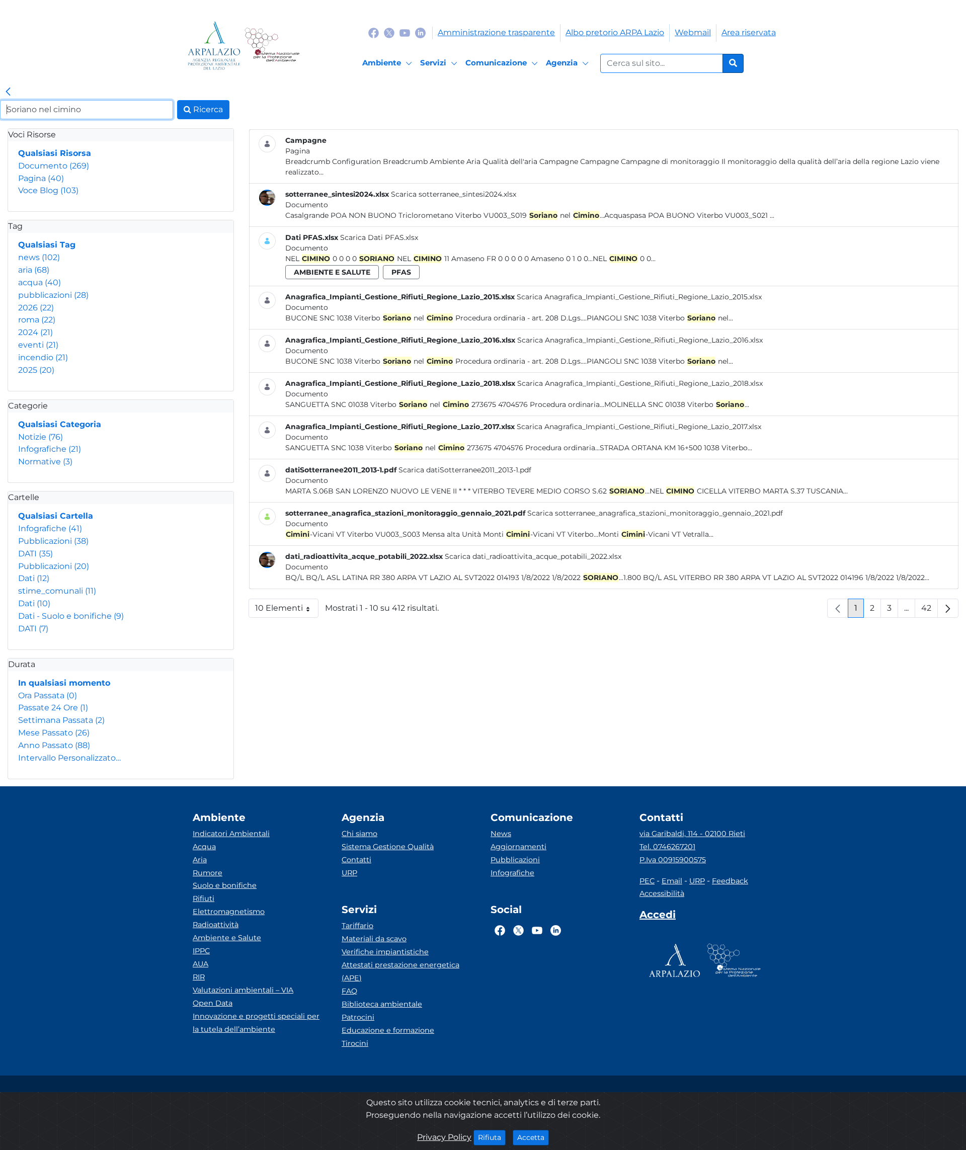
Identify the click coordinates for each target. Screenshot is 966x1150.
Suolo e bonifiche (225, 885)
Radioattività (215, 924)
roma (36, 319)
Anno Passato (54, 745)
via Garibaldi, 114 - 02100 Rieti (692, 833)
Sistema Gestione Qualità (388, 846)
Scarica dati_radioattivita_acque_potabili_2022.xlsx (533, 556)
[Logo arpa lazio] (214, 45)
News (501, 833)
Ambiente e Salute (227, 937)
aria (33, 270)
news (39, 257)
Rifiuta (492, 1137)
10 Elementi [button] (286, 610)
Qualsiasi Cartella (55, 516)
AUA (200, 963)
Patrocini (358, 1017)
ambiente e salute (332, 272)
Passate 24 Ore (53, 707)
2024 (35, 332)
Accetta (533, 1137)
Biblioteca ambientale (382, 1004)
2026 (36, 307)
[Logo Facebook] (373, 32)
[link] (8, 92)
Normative (45, 461)
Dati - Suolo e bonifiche (71, 616)
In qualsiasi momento (64, 683)
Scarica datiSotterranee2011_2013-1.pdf (464, 469)
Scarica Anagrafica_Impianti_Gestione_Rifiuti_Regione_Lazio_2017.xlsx (639, 426)
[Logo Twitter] (389, 32)
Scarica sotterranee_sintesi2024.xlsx (453, 194)
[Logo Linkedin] (420, 32)
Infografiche (49, 449)
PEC (647, 880)
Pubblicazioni (53, 541)
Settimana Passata (61, 720)
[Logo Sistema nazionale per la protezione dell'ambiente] (272, 45)
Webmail (693, 32)
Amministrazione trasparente (496, 32)
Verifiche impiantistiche (385, 951)
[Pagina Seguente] (947, 608)
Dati (33, 578)
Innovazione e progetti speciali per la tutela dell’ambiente (256, 1023)
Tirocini (355, 1043)
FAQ (349, 991)
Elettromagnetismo (229, 911)
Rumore (207, 872)
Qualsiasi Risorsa (54, 153)
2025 (36, 370)
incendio (43, 357)
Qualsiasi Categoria (59, 424)
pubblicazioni (53, 295)
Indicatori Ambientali (231, 833)
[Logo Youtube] (405, 32)
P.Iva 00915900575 (672, 859)
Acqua (204, 846)
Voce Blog (48, 190)
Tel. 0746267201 (667, 846)
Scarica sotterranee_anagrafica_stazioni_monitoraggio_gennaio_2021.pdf (655, 513)
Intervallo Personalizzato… (69, 758)
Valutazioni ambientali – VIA (243, 990)
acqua (39, 282)
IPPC (201, 950)
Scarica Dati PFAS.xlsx (379, 237)
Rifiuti (203, 898)
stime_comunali (57, 591)
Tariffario (357, 925)
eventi (38, 345)
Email (672, 880)
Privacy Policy (444, 1137)
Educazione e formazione (388, 1030)
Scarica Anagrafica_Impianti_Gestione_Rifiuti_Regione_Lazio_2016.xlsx (640, 340)
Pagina (41, 178)
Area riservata (748, 32)
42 (929, 610)
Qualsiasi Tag (46, 245)
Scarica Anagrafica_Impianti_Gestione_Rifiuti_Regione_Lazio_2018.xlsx (640, 383)
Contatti (356, 859)
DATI (35, 553)
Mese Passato (54, 732)
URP (349, 872)
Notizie (40, 437)
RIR (199, 976)
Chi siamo (359, 833)
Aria (200, 859)
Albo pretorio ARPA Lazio (615, 32)
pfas (401, 272)
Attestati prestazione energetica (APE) (400, 971)
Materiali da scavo (374, 938)
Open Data (212, 1003)
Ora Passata (47, 695)
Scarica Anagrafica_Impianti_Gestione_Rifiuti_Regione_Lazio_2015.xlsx (639, 296)
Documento (53, 166)
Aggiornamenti (518, 846)
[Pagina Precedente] (837, 608)
